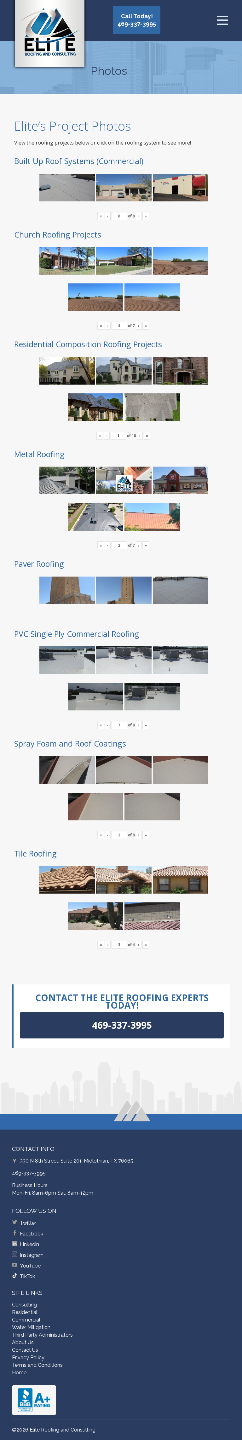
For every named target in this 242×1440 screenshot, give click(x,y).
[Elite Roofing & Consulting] (49, 36)
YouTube (30, 1266)
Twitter (28, 1223)
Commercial (26, 1320)
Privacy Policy (28, 1358)
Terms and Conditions (37, 1365)
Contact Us (25, 1350)
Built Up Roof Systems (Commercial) (78, 161)
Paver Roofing (39, 563)
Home (19, 1373)
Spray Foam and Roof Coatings (70, 743)
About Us (23, 1342)
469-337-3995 (29, 1173)
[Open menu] (222, 20)
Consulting (24, 1305)
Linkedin (29, 1244)
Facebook (31, 1234)
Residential (24, 1312)
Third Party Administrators (42, 1335)
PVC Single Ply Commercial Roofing (76, 633)
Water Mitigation (31, 1327)
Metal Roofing (39, 454)
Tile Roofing (35, 853)
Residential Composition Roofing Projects (88, 344)
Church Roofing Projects (57, 234)
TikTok (27, 1276)
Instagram (31, 1255)
